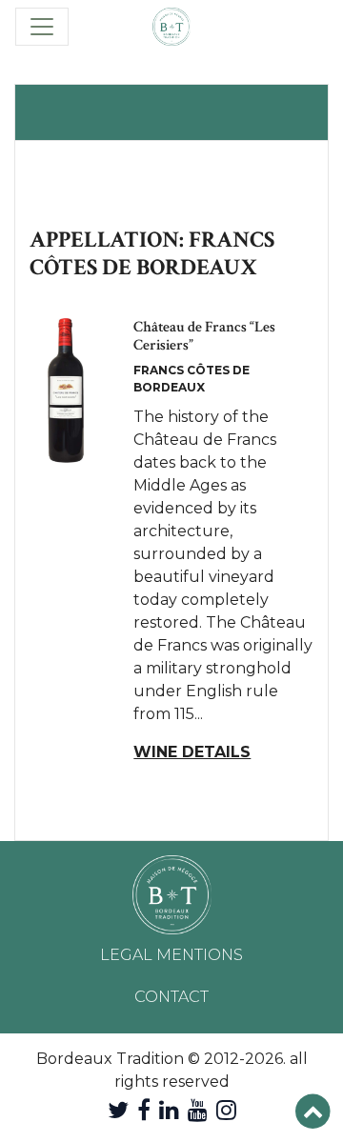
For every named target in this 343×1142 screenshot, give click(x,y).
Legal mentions (171, 955)
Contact (171, 997)
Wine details (192, 752)
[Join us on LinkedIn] (169, 1110)
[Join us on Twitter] (118, 1110)
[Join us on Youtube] (198, 1110)
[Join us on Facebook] (144, 1110)
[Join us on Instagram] (226, 1110)
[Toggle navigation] (42, 27)
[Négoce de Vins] (171, 27)
